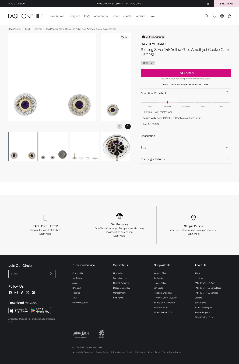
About (197, 273)
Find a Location (16, 3)
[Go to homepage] (26, 16)
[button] (206, 16)
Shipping (76, 288)
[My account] (222, 16)
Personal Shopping (162, 293)
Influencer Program (203, 307)
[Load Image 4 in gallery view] (115, 146)
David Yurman (14, 29)
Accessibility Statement (82, 352)
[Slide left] (119, 126)
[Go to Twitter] (28, 292)
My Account (77, 278)
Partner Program (202, 312)
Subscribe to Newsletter (164, 302)
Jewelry (28, 29)
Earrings (38, 29)
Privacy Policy (102, 352)
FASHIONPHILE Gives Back (208, 288)
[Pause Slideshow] (208, 3)
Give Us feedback (80, 302)
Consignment (119, 293)
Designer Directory (121, 288)
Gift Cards (158, 288)
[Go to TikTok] (22, 292)
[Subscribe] (51, 274)
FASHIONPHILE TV (163, 312)
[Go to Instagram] (16, 292)
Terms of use (154, 352)
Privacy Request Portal (121, 352)
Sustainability (200, 302)
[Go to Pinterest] (33, 292)
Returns (76, 293)
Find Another (185, 73)
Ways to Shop (160, 273)
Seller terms (140, 352)
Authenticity (159, 278)
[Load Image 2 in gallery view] (54, 146)
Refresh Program (121, 283)
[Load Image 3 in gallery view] (84, 146)
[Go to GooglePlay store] (40, 313)
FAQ (74, 298)
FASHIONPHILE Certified (206, 293)
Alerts (75, 283)
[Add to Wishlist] (124, 37)
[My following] (214, 16)
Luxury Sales (160, 283)
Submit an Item (120, 278)
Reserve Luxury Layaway (165, 298)
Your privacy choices (171, 352)
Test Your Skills (161, 307)
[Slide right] (128, 126)
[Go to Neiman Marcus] (81, 334)
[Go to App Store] (19, 313)
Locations (199, 278)
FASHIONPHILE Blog (205, 283)
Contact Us (77, 273)
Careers (198, 298)
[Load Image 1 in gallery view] (23, 146)
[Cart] (229, 16)
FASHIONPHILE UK (204, 317)
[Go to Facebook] (10, 292)
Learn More (45, 234)
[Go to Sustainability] (101, 334)
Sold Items (118, 298)
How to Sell (118, 273)
